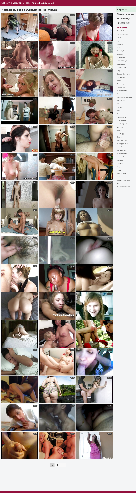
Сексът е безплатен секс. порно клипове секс (27, 3)
